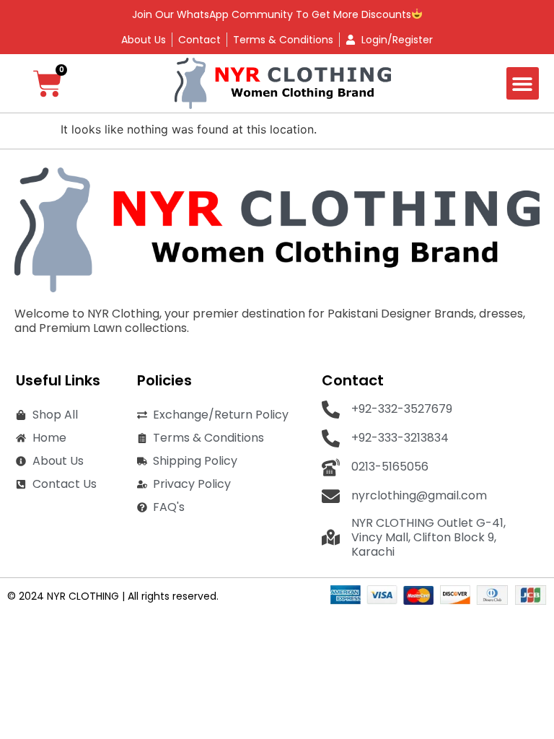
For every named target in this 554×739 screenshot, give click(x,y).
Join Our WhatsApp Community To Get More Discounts (271, 14)
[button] (522, 83)
